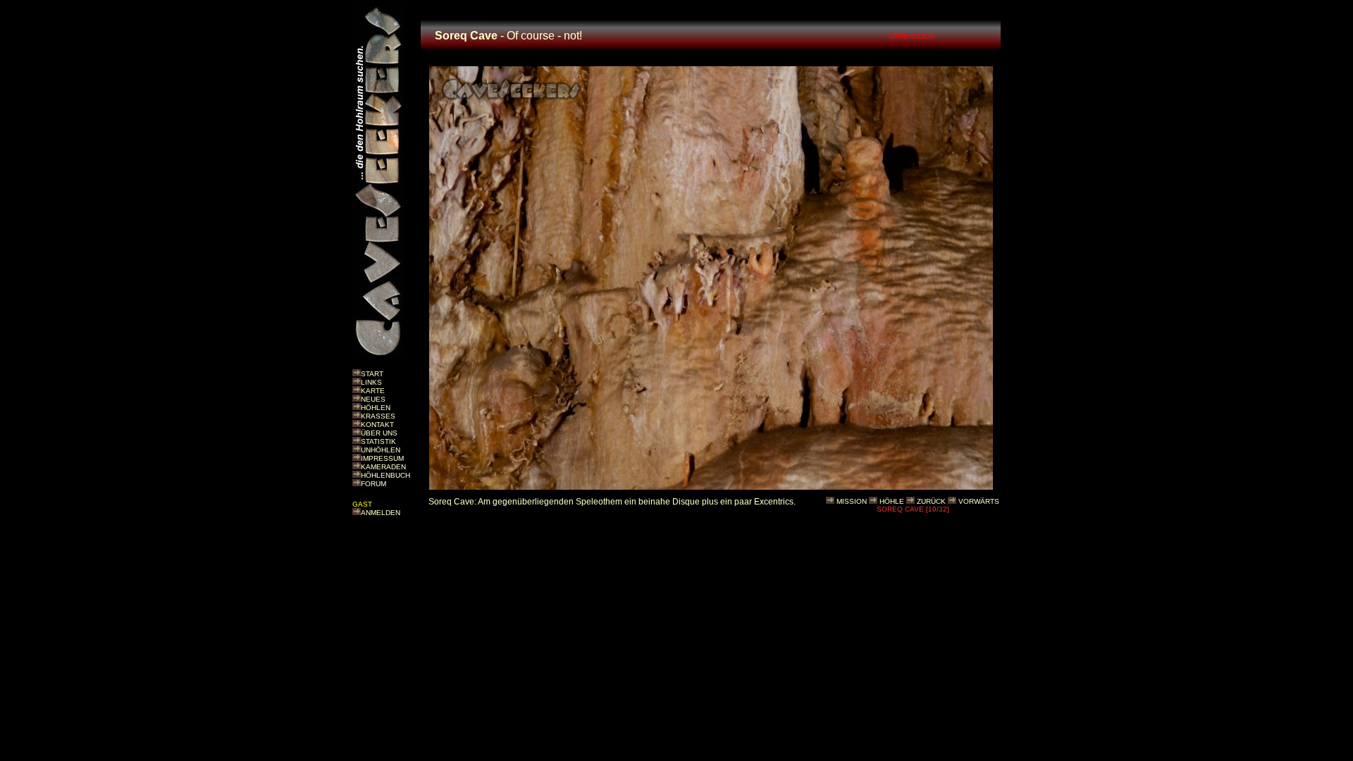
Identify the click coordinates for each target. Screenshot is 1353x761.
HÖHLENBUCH (385, 475)
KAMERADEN (383, 467)
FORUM (373, 484)
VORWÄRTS (978, 501)
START (372, 374)
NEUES (373, 399)
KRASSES (378, 416)
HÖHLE (891, 501)
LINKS (371, 382)
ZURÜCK (931, 501)
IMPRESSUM (382, 458)
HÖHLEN (375, 408)
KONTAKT (377, 424)
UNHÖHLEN (380, 450)
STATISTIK (378, 441)
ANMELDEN (380, 512)
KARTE (373, 391)
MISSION (851, 501)
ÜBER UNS (379, 433)
